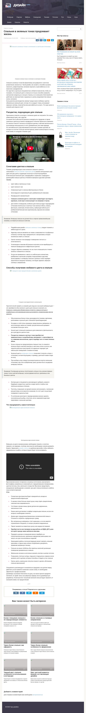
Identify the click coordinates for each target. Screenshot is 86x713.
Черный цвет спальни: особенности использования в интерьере (15, 674)
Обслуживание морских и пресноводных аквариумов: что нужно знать (69, 116)
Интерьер (10, 17)
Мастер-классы (61, 62)
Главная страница (8, 28)
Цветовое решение (31, 38)
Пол (62, 17)
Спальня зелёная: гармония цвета (24, 171)
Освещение (37, 17)
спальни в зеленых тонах (33, 227)
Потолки (55, 17)
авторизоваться (38, 695)
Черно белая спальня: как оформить (14, 646)
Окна (76, 17)
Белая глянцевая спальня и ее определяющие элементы (15, 619)
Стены (69, 17)
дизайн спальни (24, 448)
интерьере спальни (28, 353)
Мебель (27, 17)
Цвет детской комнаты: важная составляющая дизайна (40, 674)
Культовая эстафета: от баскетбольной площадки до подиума (73, 144)
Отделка (19, 17)
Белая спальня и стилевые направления (41, 619)
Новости (26, 22)
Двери (9, 22)
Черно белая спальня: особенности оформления (41, 646)
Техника (46, 17)
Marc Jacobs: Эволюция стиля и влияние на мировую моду (72, 134)
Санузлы (17, 22)
